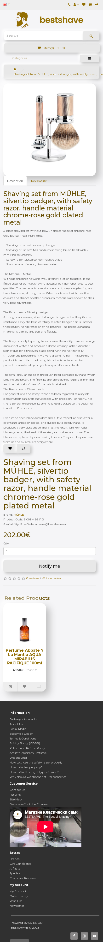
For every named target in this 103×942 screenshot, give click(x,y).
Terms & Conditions (23, 738)
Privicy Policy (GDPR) (25, 743)
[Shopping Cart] (90, 4)
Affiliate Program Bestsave (28, 753)
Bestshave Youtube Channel (29, 804)
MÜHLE (18, 514)
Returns (15, 794)
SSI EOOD (35, 922)
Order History (19, 896)
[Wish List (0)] (84, 4)
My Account (18, 891)
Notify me (49, 566)
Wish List (16, 901)
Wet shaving (18, 757)
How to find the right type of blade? (34, 772)
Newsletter (17, 905)
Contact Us (17, 790)
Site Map (16, 799)
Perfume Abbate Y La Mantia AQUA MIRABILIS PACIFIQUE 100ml (25, 656)
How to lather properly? (26, 767)
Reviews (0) (39, 181)
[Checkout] (96, 4)
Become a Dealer (21, 733)
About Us (16, 724)
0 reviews (32, 578)
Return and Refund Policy (27, 748)
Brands (14, 859)
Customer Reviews (22, 878)
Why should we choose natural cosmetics (38, 777)
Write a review (52, 578)
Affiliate (15, 868)
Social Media (18, 729)
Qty (6, 543)
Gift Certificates (20, 863)
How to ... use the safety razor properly (36, 762)
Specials (15, 873)
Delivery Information (24, 719)
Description (15, 181)
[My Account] (76, 4)
